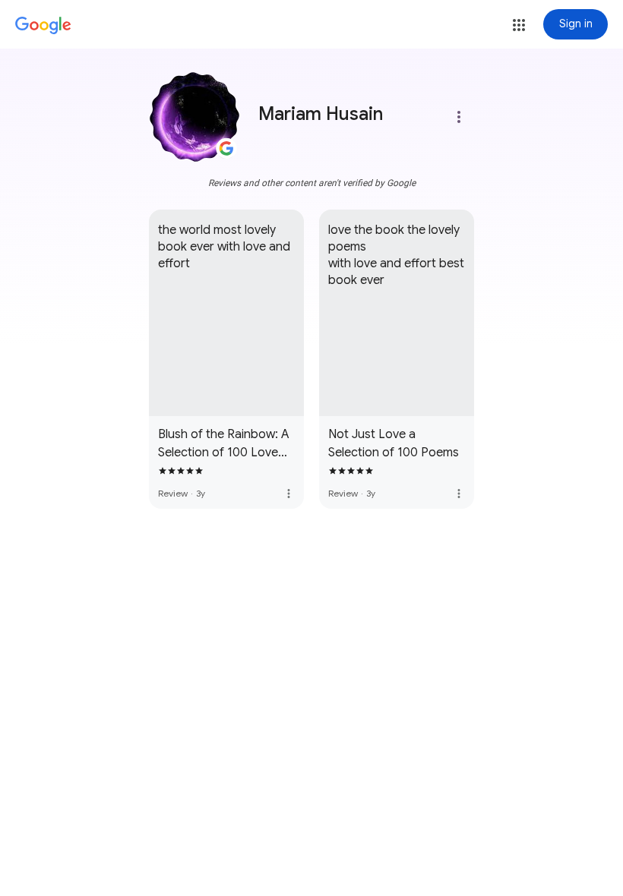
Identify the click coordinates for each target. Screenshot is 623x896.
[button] (519, 25)
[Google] (43, 26)
